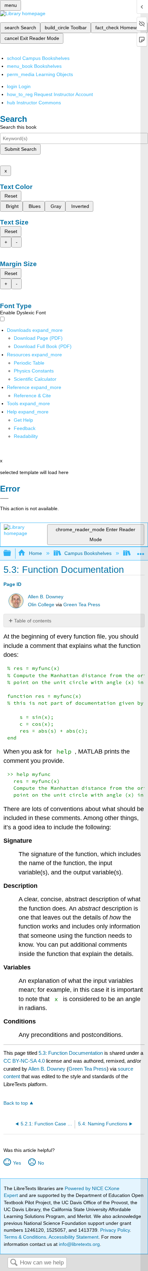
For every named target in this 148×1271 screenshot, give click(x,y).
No (41, 1163)
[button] (24, 428)
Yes (17, 1163)
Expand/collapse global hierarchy (11, 553)
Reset (10, 196)
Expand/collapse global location (141, 551)
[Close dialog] (4, 498)
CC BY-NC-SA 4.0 (24, 1061)
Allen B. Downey (45, 596)
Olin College (41, 604)
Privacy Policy (115, 1230)
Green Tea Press (81, 604)
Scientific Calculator (35, 379)
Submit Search (20, 149)
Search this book (18, 127)
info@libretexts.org (78, 1244)
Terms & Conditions (25, 1237)
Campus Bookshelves (88, 553)
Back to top (15, 1103)
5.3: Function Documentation (71, 1053)
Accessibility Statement (73, 1237)
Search (14, 1263)
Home (35, 553)
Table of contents (32, 620)
